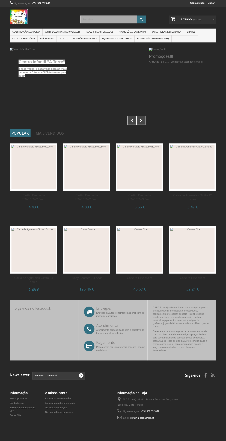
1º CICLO (63, 38)
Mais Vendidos (50, 133)
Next (140, 120)
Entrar (211, 3)
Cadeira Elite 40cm (139, 278)
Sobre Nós (15, 415)
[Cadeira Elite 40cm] (139, 250)
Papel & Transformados (99, 31)
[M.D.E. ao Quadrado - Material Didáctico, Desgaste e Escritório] (42, 16)
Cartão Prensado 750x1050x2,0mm (33, 197)
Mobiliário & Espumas (85, 38)
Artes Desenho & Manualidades (63, 31)
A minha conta (56, 393)
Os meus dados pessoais (59, 412)
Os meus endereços (56, 407)
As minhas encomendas (58, 398)
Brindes (191, 31)
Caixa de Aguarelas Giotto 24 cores (33, 280)
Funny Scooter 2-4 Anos (86, 278)
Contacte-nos (197, 3)
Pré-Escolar (47, 38)
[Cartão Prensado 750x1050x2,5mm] (86, 167)
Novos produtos (18, 398)
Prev (132, 120)
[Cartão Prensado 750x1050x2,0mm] (33, 167)
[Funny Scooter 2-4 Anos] (86, 250)
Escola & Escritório (23, 38)
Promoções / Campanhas (133, 31)
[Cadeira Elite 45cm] (192, 250)
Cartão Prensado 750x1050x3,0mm (139, 197)
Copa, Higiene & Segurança (166, 31)
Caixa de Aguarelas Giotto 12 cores (192, 197)
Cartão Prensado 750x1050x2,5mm (86, 197)
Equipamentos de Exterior (117, 38)
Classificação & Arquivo (26, 31)
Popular (20, 133)
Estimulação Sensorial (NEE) (153, 38)
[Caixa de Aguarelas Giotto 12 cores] (192, 167)
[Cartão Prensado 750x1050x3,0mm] (139, 167)
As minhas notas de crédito (60, 403)
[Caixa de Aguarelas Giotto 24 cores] (33, 250)
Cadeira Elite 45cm (192, 278)
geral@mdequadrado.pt (142, 418)
